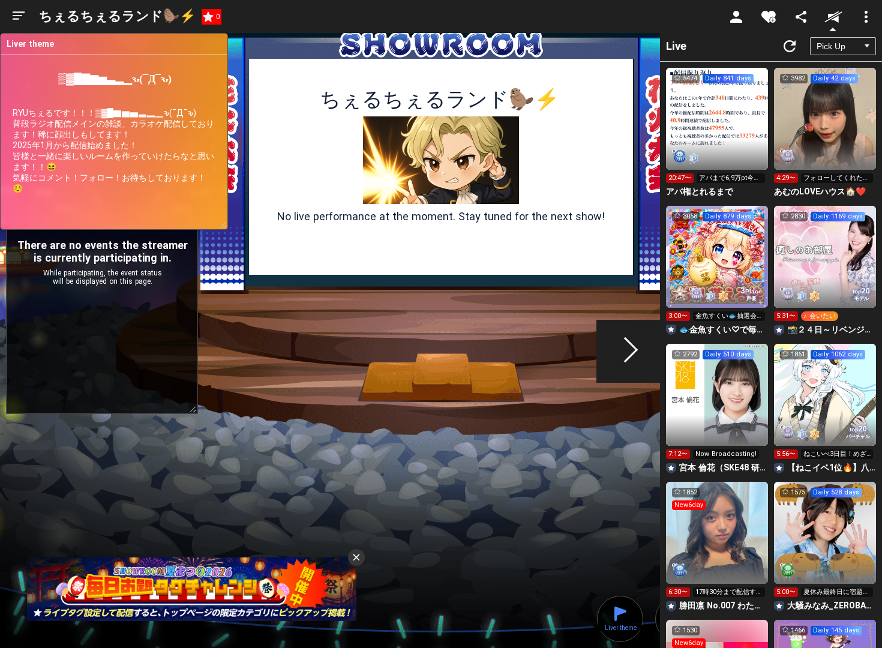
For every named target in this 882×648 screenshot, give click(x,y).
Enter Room (717, 129)
